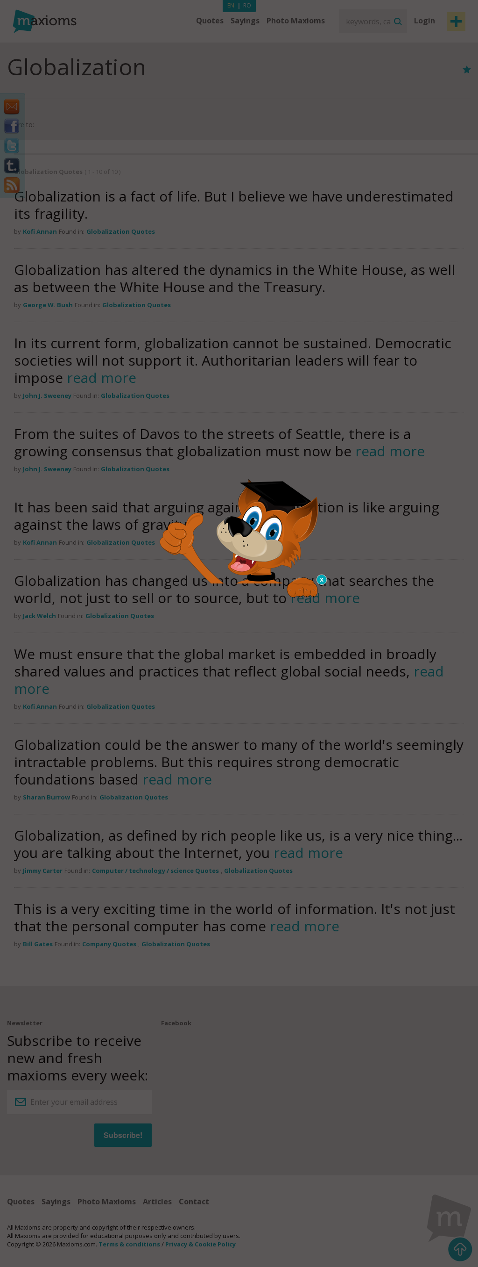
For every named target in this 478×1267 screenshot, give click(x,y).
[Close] (322, 579)
